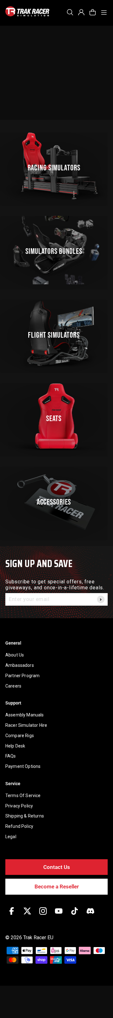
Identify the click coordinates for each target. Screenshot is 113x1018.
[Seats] (56, 417)
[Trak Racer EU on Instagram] (43, 916)
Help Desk (15, 745)
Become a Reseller (57, 886)
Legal (10, 836)
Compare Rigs (19, 735)
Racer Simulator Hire (26, 725)
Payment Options (22, 766)
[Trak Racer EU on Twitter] (27, 916)
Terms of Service (23, 795)
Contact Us (56, 867)
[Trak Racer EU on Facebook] (11, 916)
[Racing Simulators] (56, 166)
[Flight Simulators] (56, 334)
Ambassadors (19, 665)
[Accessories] (56, 501)
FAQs (10, 755)
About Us (14, 654)
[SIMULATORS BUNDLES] (56, 250)
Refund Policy (19, 826)
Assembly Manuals (24, 714)
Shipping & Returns (24, 815)
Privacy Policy (19, 805)
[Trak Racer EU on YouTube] (58, 916)
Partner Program (22, 675)
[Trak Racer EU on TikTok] (74, 916)
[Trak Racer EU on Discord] (90, 916)
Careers (13, 685)
